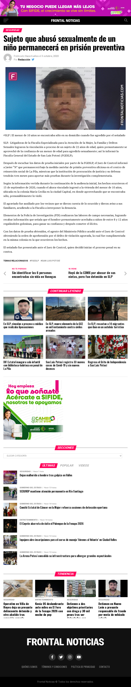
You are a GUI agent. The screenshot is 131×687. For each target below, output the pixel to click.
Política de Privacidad (83, 666)
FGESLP (35, 261)
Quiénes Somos (29, 666)
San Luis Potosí (51, 261)
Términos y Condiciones (54, 666)
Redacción (24, 59)
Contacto (104, 666)
